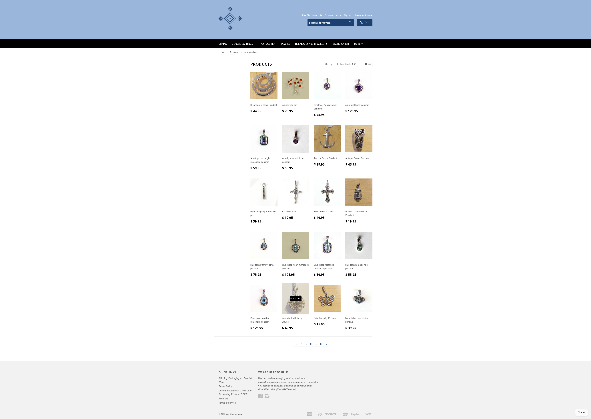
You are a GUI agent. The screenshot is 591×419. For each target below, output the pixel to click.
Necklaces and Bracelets (311, 43)
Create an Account (363, 15)
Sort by (328, 64)
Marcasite (267, 43)
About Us (223, 398)
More (357, 43)
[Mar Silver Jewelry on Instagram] (267, 396)
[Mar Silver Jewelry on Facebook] (260, 396)
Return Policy (225, 386)
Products (234, 52)
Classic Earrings (242, 43)
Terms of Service (227, 402)
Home (221, 52)
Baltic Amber (341, 43)
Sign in (347, 15)
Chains (223, 43)
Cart (366, 22)
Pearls (285, 43)
